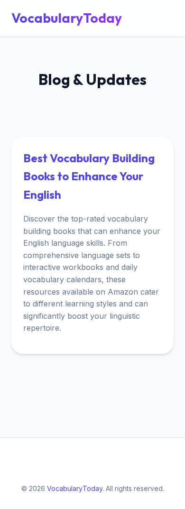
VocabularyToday (66, 17)
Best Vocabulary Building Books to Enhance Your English (89, 176)
